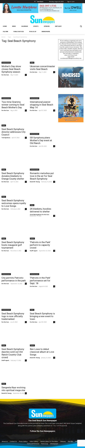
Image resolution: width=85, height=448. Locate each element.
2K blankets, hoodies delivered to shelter (40, 210)
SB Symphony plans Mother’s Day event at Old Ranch (41, 140)
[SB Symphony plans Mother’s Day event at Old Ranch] (42, 125)
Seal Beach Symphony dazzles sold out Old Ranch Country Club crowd (13, 353)
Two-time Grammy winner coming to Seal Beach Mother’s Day (13, 105)
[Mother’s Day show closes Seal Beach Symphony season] (14, 54)
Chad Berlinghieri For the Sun (39, 214)
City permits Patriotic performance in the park (14, 279)
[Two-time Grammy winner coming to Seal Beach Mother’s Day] (14, 89)
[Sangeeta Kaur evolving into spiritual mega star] (14, 375)
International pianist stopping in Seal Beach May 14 (41, 105)
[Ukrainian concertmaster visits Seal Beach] (42, 54)
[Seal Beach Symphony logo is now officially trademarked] (14, 301)
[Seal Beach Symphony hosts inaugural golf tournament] (14, 230)
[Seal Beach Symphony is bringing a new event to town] (42, 301)
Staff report (33, 250)
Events (32, 238)
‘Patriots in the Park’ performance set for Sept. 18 (40, 281)
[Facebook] (42, 435)
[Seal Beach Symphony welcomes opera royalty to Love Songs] (14, 192)
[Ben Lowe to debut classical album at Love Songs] (42, 337)
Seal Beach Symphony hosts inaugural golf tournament (13, 245)
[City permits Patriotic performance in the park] (14, 265)
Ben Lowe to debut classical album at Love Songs (42, 352)
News (32, 62)
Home (3, 37)
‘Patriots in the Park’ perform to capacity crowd (40, 245)
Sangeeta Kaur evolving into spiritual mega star (13, 389)
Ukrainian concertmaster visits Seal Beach (42, 67)
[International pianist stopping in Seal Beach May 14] (42, 89)
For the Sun (5, 75)
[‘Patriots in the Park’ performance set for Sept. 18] (42, 265)
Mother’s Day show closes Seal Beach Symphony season (11, 69)
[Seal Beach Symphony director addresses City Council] (14, 121)
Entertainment (6, 62)
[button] (80, 26)
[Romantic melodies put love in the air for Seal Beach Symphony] (42, 161)
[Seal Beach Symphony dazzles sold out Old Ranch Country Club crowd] (14, 337)
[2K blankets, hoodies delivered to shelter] (42, 196)
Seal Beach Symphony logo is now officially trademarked (13, 316)
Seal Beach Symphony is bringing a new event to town (42, 316)
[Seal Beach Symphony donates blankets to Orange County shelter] (14, 161)
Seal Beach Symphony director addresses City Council (13, 132)
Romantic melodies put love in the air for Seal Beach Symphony (42, 176)
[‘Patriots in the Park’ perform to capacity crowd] (42, 230)
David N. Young (35, 182)
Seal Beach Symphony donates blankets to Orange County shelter (13, 176)
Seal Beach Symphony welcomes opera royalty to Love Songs (14, 203)
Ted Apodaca (6, 137)
